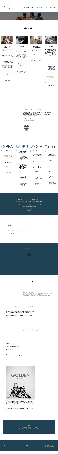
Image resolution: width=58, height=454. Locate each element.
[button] (20, 233)
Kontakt (50, 7)
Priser (47, 7)
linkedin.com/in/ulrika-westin (38, 330)
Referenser (32, 7)
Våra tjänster (26, 7)
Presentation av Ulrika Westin (40, 7)
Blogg (54, 7)
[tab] (20, 233)
